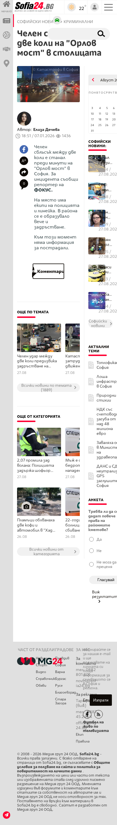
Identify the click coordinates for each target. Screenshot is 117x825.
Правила (82, 741)
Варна (60, 672)
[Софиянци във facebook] (87, 714)
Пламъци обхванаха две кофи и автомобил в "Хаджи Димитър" (37, 525)
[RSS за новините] (98, 714)
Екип (79, 734)
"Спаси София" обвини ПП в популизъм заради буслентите (106, 270)
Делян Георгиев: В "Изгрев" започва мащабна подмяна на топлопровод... (106, 242)
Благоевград (65, 692)
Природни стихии (106, 398)
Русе (59, 686)
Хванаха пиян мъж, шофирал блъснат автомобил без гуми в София (106, 215)
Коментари (48, 271)
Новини (42, 658)
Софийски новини (99, 143)
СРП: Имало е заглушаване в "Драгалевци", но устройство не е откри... (106, 187)
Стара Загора (60, 701)
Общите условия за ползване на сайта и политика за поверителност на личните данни (63, 766)
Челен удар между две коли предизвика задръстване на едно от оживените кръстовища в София (37, 361)
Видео (41, 672)
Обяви (41, 686)
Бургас (60, 679)
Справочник (45, 679)
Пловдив (62, 658)
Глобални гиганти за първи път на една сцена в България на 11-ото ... (106, 297)
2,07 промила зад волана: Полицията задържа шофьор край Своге (35, 465)
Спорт (41, 665)
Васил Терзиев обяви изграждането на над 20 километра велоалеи (106, 160)
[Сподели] (24, 172)
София (60, 665)
